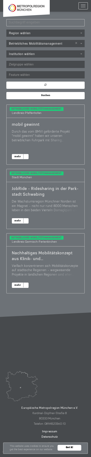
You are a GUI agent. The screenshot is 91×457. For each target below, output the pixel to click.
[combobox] (45, 33)
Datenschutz (49, 437)
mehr (17, 157)
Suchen (45, 95)
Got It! (69, 448)
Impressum (49, 431)
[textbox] (45, 64)
